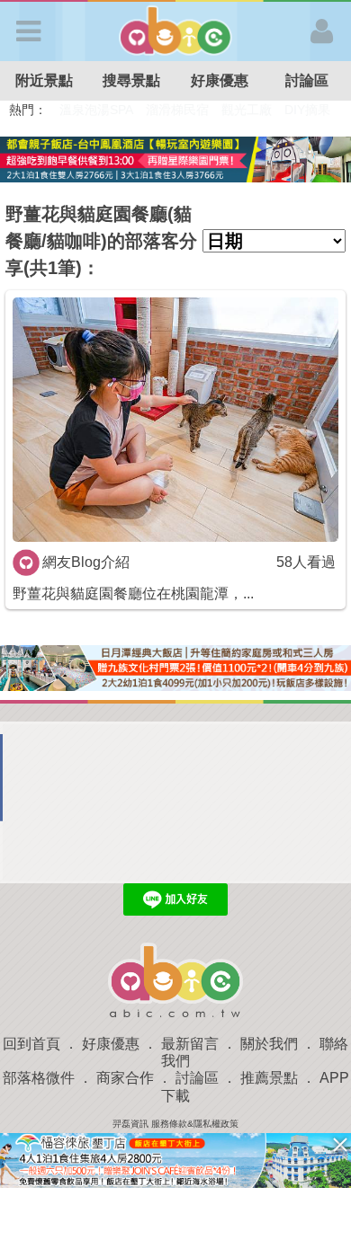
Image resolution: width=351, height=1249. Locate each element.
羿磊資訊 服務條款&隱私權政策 (175, 1124)
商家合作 (125, 1077)
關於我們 (269, 1043)
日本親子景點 (97, 109)
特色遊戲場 (179, 109)
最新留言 (190, 1043)
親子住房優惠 (257, 109)
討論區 (197, 1077)
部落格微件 (39, 1077)
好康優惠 (219, 80)
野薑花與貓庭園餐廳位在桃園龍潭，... (133, 593)
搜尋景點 (131, 80)
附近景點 (44, 80)
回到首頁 (31, 1043)
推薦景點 (269, 1077)
